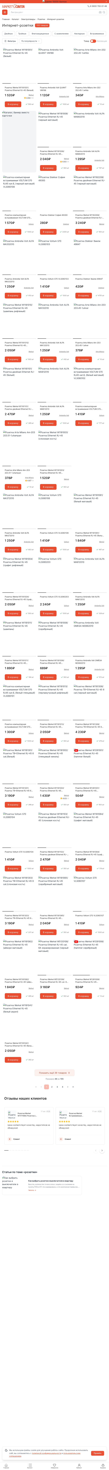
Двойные (8, 33)
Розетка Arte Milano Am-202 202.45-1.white (87, 88)
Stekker (66, 224)
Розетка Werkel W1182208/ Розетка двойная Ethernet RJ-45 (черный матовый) (88, 216)
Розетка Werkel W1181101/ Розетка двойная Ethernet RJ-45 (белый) (18, 407)
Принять (97, 1453)
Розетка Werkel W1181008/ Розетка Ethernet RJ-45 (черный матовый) (52, 152)
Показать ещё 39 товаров (53, 1072)
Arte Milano (100, 96)
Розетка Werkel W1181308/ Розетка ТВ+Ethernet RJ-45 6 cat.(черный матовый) (88, 725)
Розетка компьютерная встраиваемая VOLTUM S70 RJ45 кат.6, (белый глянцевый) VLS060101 (19, 725)
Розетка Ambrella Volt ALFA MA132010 (52, 344)
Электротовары (28, 19)
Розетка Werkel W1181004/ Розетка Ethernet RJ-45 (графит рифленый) (19, 598)
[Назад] (41, 1086)
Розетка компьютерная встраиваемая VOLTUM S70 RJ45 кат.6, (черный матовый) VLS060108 (18, 216)
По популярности (29, 41)
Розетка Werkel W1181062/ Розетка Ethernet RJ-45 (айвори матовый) (19, 980)
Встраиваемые (97, 33)
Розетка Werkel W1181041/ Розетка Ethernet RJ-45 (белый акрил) (19, 1044)
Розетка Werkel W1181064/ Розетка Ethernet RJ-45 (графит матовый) (89, 853)
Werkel (31, 95)
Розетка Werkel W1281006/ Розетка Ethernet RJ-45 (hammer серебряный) (87, 980)
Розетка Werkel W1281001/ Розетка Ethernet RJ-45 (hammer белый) (87, 789)
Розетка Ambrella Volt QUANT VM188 (53, 88)
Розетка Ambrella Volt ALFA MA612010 (87, 598)
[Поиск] (104, 12)
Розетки (41, 19)
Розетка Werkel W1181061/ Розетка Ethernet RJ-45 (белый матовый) (89, 534)
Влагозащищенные (40, 33)
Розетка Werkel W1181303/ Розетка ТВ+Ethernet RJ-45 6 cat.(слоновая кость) (18, 917)
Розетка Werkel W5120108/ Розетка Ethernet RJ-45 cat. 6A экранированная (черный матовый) (54, 980)
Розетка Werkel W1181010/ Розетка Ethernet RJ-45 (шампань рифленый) (17, 344)
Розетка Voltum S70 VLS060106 (54, 533)
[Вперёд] (67, 1086)
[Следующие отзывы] (102, 1150)
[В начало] (35, 1086)
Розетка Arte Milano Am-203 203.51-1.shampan (17, 471)
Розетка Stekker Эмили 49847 (89, 279)
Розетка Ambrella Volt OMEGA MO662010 (88, 661)
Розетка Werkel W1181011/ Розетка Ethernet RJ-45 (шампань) (16, 661)
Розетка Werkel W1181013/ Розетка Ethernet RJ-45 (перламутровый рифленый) (53, 725)
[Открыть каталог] (4, 12)
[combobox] (58, 12)
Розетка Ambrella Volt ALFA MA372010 (17, 534)
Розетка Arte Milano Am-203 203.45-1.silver (87, 344)
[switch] (93, 41)
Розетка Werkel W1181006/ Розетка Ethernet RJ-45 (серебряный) (52, 661)
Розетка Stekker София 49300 (54, 215)
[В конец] (73, 1086)
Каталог (15, 19)
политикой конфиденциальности (46, 1453)
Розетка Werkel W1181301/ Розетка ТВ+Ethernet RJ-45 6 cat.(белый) (18, 789)
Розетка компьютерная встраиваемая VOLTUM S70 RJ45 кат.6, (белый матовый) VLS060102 (88, 407)
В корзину (13, 104)
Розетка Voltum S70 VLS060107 (89, 915)
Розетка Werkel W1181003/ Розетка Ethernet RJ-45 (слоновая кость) (52, 471)
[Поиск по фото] (100, 12)
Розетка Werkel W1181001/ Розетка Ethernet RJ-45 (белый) (19, 88)
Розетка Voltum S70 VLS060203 (54, 597)
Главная (6, 19)
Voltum (31, 224)
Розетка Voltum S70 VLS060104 (19, 852)
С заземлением (61, 33)
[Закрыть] (106, 1)
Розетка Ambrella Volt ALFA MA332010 (17, 280)
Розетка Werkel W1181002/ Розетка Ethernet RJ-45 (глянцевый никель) (52, 789)
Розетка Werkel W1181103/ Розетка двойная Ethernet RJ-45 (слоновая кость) (53, 853)
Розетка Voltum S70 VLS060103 (54, 279)
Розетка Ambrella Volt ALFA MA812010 (52, 407)
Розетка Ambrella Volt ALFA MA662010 (87, 152)
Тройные (22, 33)
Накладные (79, 33)
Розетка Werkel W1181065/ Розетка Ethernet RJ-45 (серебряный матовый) (52, 917)
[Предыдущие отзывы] (95, 1150)
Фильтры (12, 41)
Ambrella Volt (64, 96)
